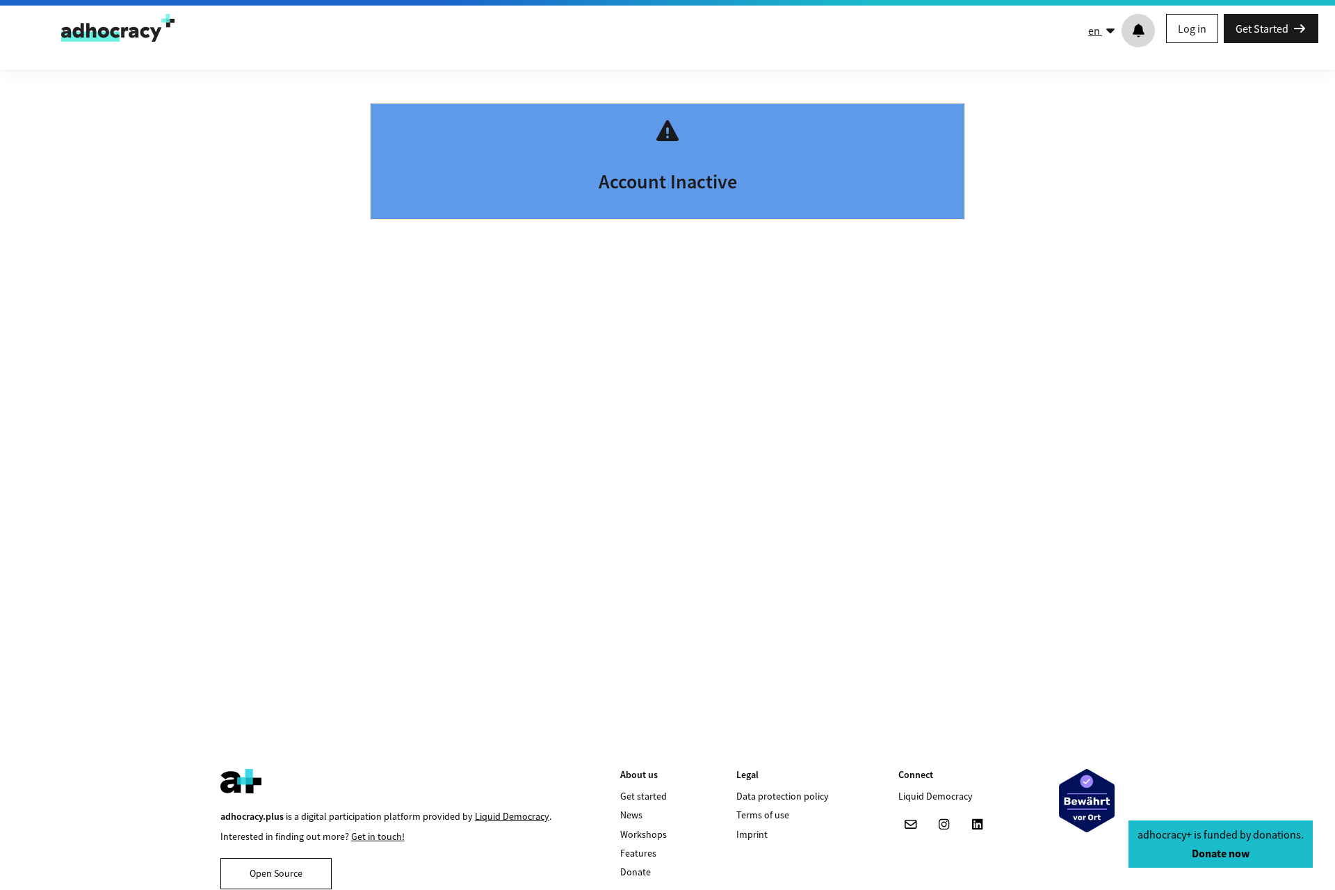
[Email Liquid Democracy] (910, 824)
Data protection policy (782, 796)
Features (638, 853)
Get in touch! (378, 836)
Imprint (752, 834)
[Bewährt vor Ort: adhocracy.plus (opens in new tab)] (1087, 800)
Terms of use (762, 815)
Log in (1192, 28)
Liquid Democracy (512, 816)
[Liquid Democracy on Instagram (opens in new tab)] (944, 824)
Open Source (276, 873)
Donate (635, 872)
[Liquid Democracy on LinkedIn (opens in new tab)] (977, 824)
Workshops (643, 834)
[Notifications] (1138, 30)
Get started (643, 796)
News (631, 815)
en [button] (1095, 31)
